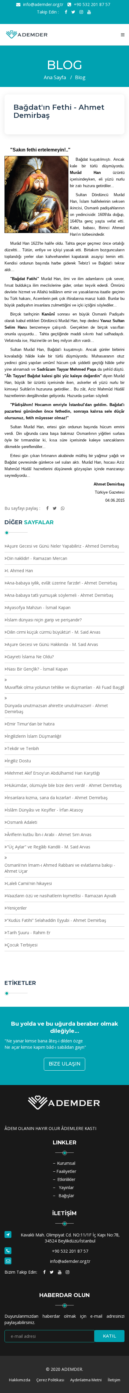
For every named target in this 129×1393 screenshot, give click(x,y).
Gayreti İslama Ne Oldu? (30, 656)
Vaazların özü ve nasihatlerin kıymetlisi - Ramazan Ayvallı (61, 895)
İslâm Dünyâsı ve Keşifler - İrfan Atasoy (45, 810)
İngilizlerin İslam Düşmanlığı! (34, 736)
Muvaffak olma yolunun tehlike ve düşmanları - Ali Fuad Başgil (64, 687)
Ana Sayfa (55, 77)
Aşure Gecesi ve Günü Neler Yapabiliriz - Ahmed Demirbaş (63, 546)
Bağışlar (66, 1195)
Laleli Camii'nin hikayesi (29, 883)
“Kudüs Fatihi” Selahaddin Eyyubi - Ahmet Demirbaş (56, 920)
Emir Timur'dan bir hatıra (31, 724)
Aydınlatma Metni (86, 1380)
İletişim (114, 1380)
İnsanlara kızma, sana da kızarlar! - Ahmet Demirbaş (57, 797)
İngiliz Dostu (19, 761)
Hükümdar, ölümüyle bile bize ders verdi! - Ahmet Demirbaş (64, 785)
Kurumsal (66, 1163)
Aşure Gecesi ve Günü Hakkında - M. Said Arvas (52, 644)
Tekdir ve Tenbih (23, 748)
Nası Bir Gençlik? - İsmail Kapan (37, 669)
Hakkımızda (19, 1380)
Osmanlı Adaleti (22, 822)
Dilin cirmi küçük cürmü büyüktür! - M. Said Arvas (53, 632)
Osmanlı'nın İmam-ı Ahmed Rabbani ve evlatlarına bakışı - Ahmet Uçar (59, 868)
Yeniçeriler (17, 908)
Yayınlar (66, 1187)
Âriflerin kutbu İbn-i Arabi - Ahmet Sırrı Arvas (49, 834)
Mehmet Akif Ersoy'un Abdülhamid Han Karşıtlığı (53, 773)
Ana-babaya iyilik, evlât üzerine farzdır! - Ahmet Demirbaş (62, 583)
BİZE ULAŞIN (64, 1064)
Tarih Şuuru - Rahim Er (28, 932)
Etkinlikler (66, 1179)
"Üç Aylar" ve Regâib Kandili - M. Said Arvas (48, 847)
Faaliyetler (66, 1171)
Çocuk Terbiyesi (22, 945)
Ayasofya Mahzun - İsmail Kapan (38, 607)
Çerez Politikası (50, 1380)
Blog (80, 77)
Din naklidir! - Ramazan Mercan (37, 558)
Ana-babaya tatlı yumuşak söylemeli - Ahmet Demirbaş (60, 595)
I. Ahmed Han (20, 570)
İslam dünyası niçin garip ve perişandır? (44, 620)
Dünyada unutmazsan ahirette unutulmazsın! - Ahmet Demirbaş (56, 708)
